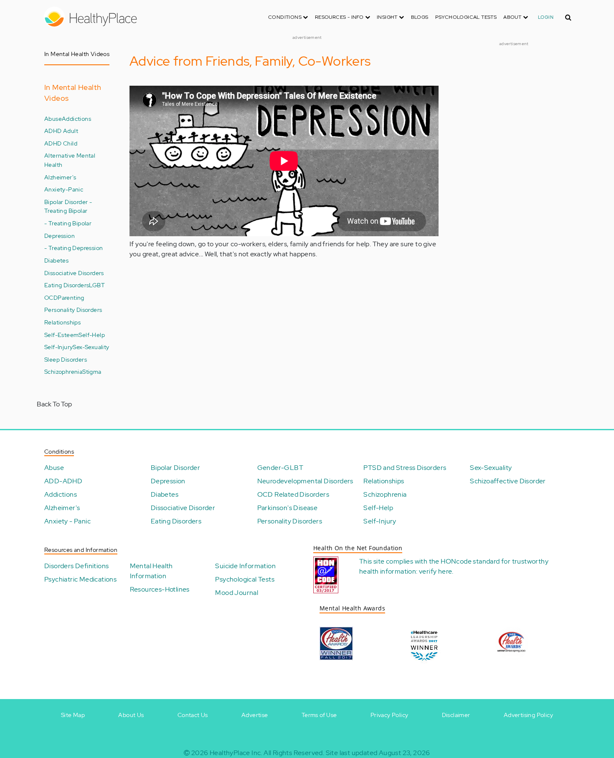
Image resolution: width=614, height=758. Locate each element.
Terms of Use (319, 715)
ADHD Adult (61, 131)
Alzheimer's (60, 177)
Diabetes (56, 260)
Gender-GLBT (280, 467)
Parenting (71, 297)
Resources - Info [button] (340, 17)
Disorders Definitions (76, 565)
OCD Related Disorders (293, 494)
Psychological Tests (466, 17)
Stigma (91, 371)
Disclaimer (456, 715)
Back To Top (54, 404)
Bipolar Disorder (175, 467)
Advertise (254, 715)
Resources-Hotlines (160, 589)
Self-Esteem (61, 335)
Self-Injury (58, 347)
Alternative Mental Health (69, 159)
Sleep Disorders (65, 359)
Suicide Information (245, 565)
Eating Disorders (66, 285)
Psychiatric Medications (80, 579)
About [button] (513, 17)
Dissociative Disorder (183, 507)
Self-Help (92, 335)
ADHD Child (60, 143)
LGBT (97, 285)
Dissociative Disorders (74, 273)
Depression (59, 236)
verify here (435, 571)
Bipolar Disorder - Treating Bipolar (68, 206)
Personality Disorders (73, 310)
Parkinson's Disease (287, 507)
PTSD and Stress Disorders (404, 467)
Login (545, 17)
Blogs (420, 17)
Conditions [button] (285, 17)
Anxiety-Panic (63, 189)
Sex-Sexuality (91, 347)
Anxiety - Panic (67, 521)
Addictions (76, 119)
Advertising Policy (528, 715)
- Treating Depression (73, 248)
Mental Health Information (151, 570)
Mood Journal (236, 592)
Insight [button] (388, 17)
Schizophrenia (63, 371)
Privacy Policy (389, 715)
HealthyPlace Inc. (236, 752)
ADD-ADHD (63, 481)
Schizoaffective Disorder (508, 481)
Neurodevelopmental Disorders (305, 481)
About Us (131, 715)
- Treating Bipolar (67, 223)
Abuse (53, 119)
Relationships (62, 322)
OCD (51, 297)
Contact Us (193, 715)
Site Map (73, 715)
